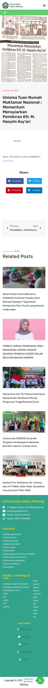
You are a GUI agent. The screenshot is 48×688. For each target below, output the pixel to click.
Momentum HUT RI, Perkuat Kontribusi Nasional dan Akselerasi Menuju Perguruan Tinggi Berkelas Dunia (24, 398)
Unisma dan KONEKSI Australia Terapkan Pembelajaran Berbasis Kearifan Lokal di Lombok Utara (21, 442)
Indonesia (8, 160)
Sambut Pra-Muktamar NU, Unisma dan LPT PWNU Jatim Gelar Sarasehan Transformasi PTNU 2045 (24, 486)
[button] (44, 5)
